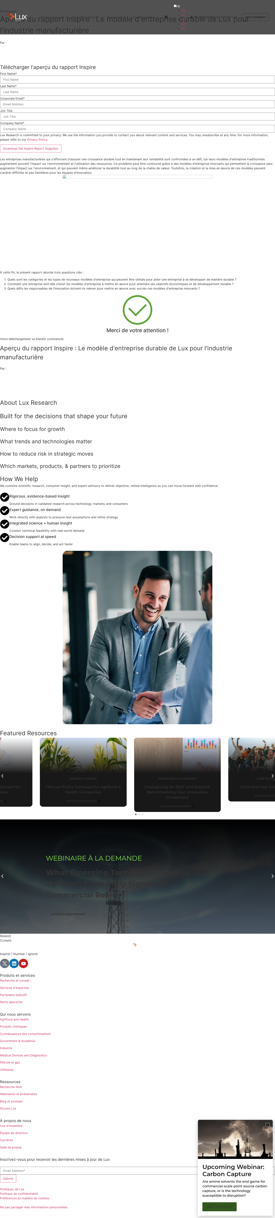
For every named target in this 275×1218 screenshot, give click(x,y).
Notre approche (11, 1002)
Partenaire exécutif (13, 995)
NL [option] (183, 19)
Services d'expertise (14, 988)
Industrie (6, 1048)
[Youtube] (23, 963)
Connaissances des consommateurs (25, 1034)
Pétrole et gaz (10, 1062)
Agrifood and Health (14, 1019)
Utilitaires (6, 1070)
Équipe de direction (14, 1133)
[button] (2, 776)
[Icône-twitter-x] (4, 963)
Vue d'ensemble (11, 1126)
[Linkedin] (14, 963)
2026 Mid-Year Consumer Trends (231, 787)
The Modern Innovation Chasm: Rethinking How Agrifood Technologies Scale (107, 883)
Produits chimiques (13, 1026)
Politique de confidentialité (19, 1194)
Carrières (6, 1140)
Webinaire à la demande (94, 858)
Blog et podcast (11, 1101)
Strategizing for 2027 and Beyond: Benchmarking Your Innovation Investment (137, 792)
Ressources (10, 1082)
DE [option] (183, 24)
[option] (183, 10)
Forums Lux (8, 1108)
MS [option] (183, 28)
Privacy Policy (37, 139)
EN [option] (183, 10)
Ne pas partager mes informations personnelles (33, 1207)
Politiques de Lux (12, 1189)
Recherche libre (11, 1087)
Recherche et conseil (14, 980)
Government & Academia (17, 1041)
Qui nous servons (15, 1014)
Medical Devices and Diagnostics (23, 1055)
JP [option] (183, 15)
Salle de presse (11, 1147)
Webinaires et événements (18, 1094)
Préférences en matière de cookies (24, 1198)
